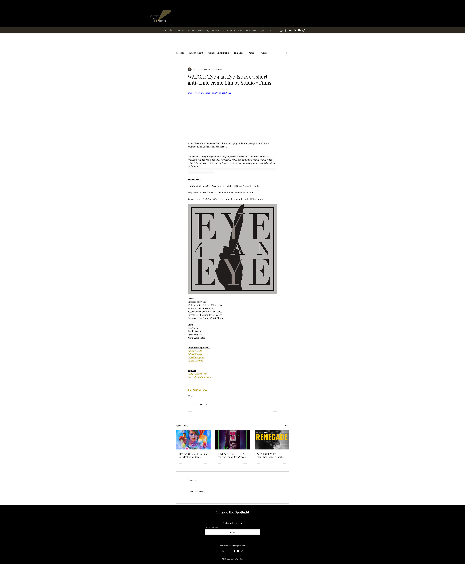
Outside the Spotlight (232, 494)
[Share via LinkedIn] (201, 404)
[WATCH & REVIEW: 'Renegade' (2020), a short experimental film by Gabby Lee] (271, 439)
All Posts (180, 52)
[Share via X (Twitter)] (195, 404)
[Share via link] (206, 404)
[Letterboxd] (290, 30)
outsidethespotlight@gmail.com (232, 528)
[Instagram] (281, 30)
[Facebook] (285, 30)
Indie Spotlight (196, 52)
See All (286, 425)
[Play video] (232, 116)
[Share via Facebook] (189, 404)
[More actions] (275, 69)
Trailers (263, 52)
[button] (286, 53)
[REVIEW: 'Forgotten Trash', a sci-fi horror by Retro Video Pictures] (232, 439)
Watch (251, 52)
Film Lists (239, 52)
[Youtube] (299, 30)
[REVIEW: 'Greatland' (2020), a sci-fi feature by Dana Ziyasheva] (193, 439)
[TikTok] (303, 30)
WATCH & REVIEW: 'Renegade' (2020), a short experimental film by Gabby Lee (270, 455)
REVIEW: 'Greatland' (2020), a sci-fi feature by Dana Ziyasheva (193, 455)
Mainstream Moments (218, 52)
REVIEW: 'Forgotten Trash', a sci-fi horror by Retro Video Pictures (232, 455)
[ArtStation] (294, 30)
